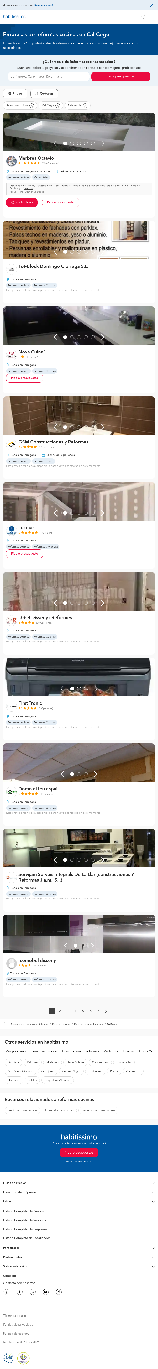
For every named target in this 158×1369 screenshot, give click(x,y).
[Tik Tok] (58, 1293)
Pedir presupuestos (120, 76)
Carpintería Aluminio (58, 1080)
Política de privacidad (18, 1324)
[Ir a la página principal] (14, 17)
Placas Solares (75, 1062)
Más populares (15, 1051)
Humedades (124, 1062)
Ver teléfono (24, 202)
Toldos (32, 1080)
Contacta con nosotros (19, 1283)
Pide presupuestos (79, 1152)
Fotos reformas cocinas (59, 1110)
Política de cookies (16, 1333)
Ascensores (133, 1071)
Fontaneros (95, 1071)
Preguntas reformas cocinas (98, 1110)
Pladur (114, 1071)
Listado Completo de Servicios (24, 1220)
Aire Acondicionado (20, 1071)
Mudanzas (110, 1051)
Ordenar (46, 93)
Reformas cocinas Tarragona (88, 1024)
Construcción (71, 1051)
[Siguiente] (103, 143)
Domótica (14, 1080)
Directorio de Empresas (22, 1024)
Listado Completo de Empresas (25, 1229)
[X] (32, 1293)
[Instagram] (6, 1293)
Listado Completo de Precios (23, 1211)
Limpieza (13, 1062)
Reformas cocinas (61, 1024)
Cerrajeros (47, 1071)
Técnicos (128, 1051)
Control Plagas (71, 1071)
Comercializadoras (44, 1051)
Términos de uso (14, 1316)
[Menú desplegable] (154, 17)
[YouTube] (45, 1293)
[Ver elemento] (65, 143)
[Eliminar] (31, 105)
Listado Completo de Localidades (26, 1238)
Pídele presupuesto (60, 202)
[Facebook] (19, 1293)
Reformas (43, 1024)
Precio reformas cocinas (22, 1110)
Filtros (18, 93)
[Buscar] (143, 17)
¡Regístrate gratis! (43, 5)
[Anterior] (55, 143)
